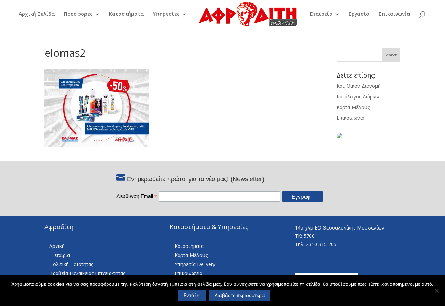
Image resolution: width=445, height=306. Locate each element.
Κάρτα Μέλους (353, 107)
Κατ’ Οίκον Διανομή (359, 85)
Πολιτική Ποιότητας (71, 264)
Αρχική (57, 246)
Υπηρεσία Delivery (195, 264)
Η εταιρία (59, 255)
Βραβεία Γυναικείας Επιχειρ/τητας (87, 273)
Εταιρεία (321, 14)
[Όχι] (436, 290)
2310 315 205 (321, 244)
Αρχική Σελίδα (37, 14)
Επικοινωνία (394, 14)
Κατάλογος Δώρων (358, 96)
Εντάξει (192, 295)
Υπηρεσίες (166, 14)
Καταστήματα (126, 14)
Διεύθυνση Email (136, 196)
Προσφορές (78, 14)
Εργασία (359, 14)
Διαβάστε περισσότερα (240, 295)
